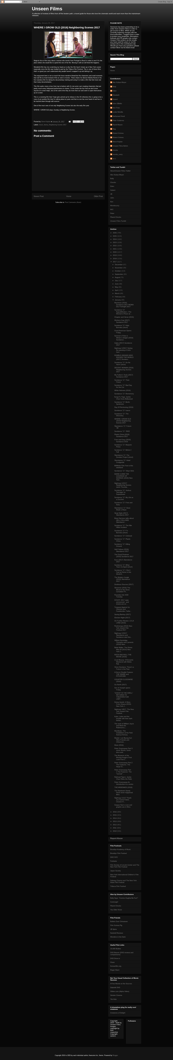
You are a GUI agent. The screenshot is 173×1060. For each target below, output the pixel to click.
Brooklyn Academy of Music (120, 849)
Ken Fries (116, 108)
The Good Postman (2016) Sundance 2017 (123, 555)
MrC (111, 209)
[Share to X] (78, 121)
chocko (115, 150)
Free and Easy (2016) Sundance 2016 (122, 441)
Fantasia (113, 861)
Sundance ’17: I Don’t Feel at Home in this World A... (122, 572)
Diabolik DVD (115, 987)
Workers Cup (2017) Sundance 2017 (122, 321)
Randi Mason (118, 125)
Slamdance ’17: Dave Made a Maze (122, 509)
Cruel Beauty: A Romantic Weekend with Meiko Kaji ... (123, 662)
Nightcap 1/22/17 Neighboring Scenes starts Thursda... (122, 485)
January (118, 300)
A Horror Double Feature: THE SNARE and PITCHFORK (123, 674)
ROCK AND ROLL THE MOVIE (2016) (122, 656)
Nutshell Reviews (116, 933)
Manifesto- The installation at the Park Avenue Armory (123, 733)
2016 (115, 812)
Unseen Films (47, 8)
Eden (115, 91)
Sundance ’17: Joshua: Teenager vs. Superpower (122, 492)
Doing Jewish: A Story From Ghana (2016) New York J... (122, 704)
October (118, 271)
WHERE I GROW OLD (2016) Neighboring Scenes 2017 (122, 421)
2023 (115, 242)
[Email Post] (69, 121)
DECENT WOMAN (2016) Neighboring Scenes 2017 (123, 370)
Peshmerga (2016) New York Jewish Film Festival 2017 (123, 628)
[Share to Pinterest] (83, 121)
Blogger (115, 1055)
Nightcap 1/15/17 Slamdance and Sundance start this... (123, 635)
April (117, 290)
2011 (115, 828)
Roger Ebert (114, 970)
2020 (115, 252)
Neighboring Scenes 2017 (57, 125)
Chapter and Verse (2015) (124, 317)
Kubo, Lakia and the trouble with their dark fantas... (123, 718)
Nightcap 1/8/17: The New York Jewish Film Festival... (124, 711)
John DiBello (117, 103)
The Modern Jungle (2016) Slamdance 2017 (122, 579)
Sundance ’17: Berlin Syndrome (122, 403)
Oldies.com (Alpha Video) (119, 991)
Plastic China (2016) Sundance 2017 (121, 435)
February (118, 297)
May (117, 287)
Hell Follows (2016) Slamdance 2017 (121, 550)
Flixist (112, 962)
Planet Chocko (115, 217)
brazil (41, 125)
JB (111, 194)
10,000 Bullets (115, 949)
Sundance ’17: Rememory (124, 394)
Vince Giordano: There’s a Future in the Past (124, 668)
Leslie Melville (118, 112)
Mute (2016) (119, 745)
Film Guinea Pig (116, 925)
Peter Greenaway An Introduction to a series (123, 783)
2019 (115, 255)
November (119, 268)
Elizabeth (116, 95)
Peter (112, 213)
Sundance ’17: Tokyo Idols (124, 471)
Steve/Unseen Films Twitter (120, 171)
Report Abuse (116, 838)
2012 (115, 825)
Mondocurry (114, 205)
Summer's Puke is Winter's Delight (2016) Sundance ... (123, 338)
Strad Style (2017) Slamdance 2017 (121, 514)
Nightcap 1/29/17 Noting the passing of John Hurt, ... (123, 350)
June (117, 284)
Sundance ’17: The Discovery (121, 415)
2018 (115, 258)
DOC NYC (114, 857)
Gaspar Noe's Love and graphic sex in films (123, 806)
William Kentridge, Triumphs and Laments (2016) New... (123, 642)
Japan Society (115, 871)
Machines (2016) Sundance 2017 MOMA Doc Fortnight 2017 (123, 305)
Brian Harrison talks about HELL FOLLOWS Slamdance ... (124, 520)
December (119, 264)
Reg (114, 129)
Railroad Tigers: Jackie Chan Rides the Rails (123, 778)
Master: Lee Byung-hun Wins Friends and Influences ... (123, 740)
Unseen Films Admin (120, 146)
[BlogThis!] (76, 121)
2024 (115, 239)
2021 (115, 249)
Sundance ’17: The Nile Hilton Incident (123, 526)
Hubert (115, 99)
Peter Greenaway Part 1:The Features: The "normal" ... (123, 772)
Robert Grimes (118, 133)
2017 (115, 262)
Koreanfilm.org (115, 966)
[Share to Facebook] (80, 121)
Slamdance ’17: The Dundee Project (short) (123, 456)
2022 (115, 246)
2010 (115, 831)
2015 (115, 815)
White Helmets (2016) (122, 390)
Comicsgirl (114, 902)
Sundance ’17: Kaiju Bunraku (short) (121, 326)
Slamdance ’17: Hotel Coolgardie (122, 461)
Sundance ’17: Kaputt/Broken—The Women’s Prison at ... (123, 312)
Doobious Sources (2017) (123, 584)
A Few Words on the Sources (121, 984)
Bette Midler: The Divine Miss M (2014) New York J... (123, 649)
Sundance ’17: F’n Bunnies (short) (121, 532)
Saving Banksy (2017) (122, 614)
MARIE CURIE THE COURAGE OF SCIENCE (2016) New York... (123, 477)
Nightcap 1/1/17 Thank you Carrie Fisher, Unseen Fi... (122, 800)
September (119, 274)
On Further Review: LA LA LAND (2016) (124, 622)
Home (68, 196)
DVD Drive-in (115, 958)
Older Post (98, 196)
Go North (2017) (120, 685)
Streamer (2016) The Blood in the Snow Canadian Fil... (122, 590)
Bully (114, 86)
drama (46, 125)
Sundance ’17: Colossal (123, 536)
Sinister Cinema (116, 995)
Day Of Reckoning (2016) (123, 407)
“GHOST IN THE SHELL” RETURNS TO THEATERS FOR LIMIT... (123, 696)
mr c (114, 159)
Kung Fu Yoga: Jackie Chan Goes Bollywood (123, 398)
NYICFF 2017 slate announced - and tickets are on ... (121, 602)
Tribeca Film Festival (118, 886)
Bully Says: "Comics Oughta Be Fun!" (124, 898)
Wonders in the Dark (118, 937)
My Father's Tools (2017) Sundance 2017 (123, 376)
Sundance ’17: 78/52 (122, 431)
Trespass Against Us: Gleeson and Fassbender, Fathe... (123, 609)
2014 (115, 818)
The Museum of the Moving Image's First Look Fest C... (123, 757)
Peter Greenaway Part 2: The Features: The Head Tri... (123, 765)
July (116, 280)
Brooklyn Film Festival (118, 853)
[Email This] (74, 121)
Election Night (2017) (122, 618)
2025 (115, 236)
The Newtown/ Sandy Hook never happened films (123, 793)
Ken (111, 202)
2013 (115, 821)
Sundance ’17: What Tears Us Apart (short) (123, 566)
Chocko (113, 182)
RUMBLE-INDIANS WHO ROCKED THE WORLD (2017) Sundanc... (123, 357)
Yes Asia (113, 999)
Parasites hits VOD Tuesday (121, 596)
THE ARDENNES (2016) (123, 787)
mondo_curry (118, 154)
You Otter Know (116, 910)
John (112, 198)
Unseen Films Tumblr (118, 221)
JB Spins (113, 929)
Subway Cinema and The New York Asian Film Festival (123, 881)
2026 (115, 233)
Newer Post (39, 196)
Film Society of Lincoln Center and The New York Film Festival (124, 866)
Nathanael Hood (119, 116)
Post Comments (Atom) (73, 202)
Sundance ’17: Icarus (122, 410)
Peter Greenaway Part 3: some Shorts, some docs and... (123, 750)
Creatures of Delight (117, 1013)
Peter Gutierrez (118, 120)
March (117, 293)
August (118, 277)
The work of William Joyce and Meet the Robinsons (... (124, 726)
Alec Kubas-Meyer (119, 82)
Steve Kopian (118, 142)
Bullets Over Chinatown (119, 921)
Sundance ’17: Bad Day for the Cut (123, 386)
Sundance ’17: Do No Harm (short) (122, 363)
